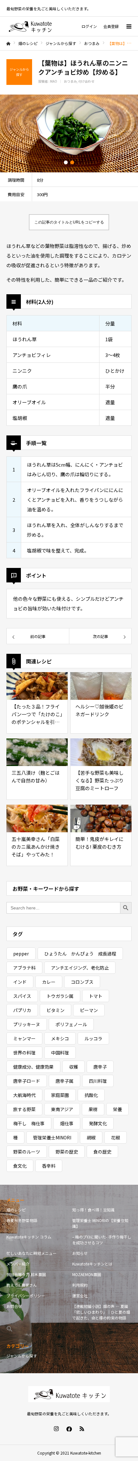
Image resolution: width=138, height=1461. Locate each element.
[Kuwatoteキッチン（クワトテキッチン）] (30, 26)
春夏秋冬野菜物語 (21, 1220)
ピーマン (89, 1010)
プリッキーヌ (26, 1024)
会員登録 (111, 26)
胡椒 (91, 1137)
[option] (69, 133)
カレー (49, 982)
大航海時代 (24, 1095)
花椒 (115, 1137)
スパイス (22, 996)
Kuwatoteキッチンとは (92, 1263)
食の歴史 (102, 1151)
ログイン (89, 26)
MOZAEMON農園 (86, 1274)
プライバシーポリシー (25, 1295)
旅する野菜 (24, 1109)
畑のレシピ (16, 1209)
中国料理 (60, 1052)
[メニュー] (128, 26)
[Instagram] (56, 1428)
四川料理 (98, 1081)
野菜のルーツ (26, 1151)
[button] (36, 1329)
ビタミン (56, 1010)
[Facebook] (69, 1428)
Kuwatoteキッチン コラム (28, 1236)
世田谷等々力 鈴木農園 (26, 1274)
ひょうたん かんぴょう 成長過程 (80, 953)
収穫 (73, 1067)
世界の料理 (24, 1052)
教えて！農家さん (21, 1285)
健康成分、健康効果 (33, 1067)
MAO (53, 81)
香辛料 (49, 1166)
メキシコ (60, 1038)
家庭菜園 (60, 1095)
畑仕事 (66, 1123)
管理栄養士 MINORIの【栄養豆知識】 (100, 1223)
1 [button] (66, 162)
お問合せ (14, 1306)
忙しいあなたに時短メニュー (31, 1253)
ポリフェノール (71, 1024)
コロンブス (82, 982)
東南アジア (62, 1109)
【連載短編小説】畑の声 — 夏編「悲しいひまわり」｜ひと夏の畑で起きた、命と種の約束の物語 (101, 1311)
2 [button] (72, 162)
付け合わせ (86, 81)
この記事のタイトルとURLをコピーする (69, 222)
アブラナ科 (24, 967)
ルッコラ (93, 1038)
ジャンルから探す (21, 1355)
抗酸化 (91, 1095)
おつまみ (70, 81)
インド (20, 982)
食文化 (20, 1166)
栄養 (117, 1109)
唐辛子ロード (26, 1081)
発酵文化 (98, 1123)
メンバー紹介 (18, 1263)
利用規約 (80, 1285)
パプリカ (22, 1010)
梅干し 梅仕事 (29, 1123)
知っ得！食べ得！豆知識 (93, 1209)
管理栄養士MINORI (52, 1137)
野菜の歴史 (67, 1151)
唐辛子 (100, 1067)
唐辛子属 (64, 1081)
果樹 (93, 1109)
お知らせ (80, 1253)
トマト (95, 996)
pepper (21, 953)
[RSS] (82, 1428)
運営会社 (80, 1295)
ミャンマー (24, 1038)
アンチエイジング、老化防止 (80, 967)
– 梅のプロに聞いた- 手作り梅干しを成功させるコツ (101, 1239)
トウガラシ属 (60, 996)
